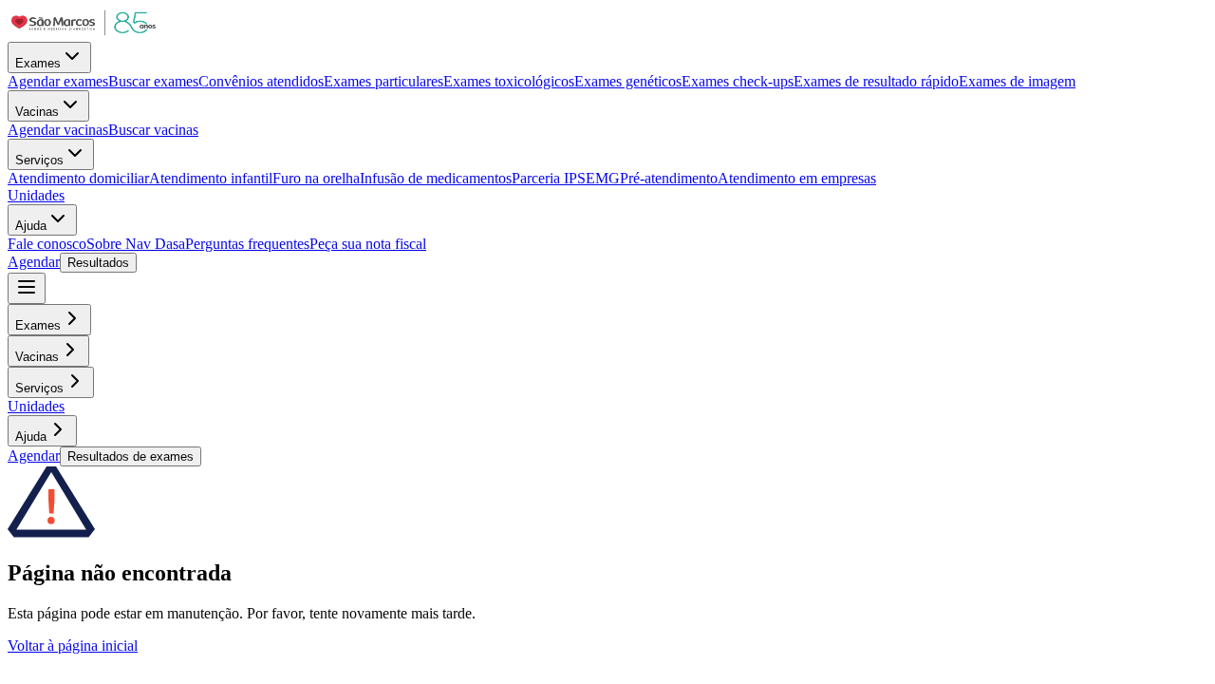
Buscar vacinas (153, 130)
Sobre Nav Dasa (135, 244)
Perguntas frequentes (247, 244)
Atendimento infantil (210, 178)
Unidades (36, 195)
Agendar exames (58, 81)
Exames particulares (383, 81)
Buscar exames (153, 81)
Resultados (98, 263)
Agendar (34, 262)
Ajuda (31, 225)
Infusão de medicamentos (436, 178)
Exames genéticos (628, 81)
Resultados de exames (130, 456)
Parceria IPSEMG (566, 178)
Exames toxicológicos (508, 81)
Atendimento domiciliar (78, 178)
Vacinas (37, 111)
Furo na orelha (316, 178)
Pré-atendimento (669, 178)
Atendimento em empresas (797, 178)
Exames (38, 63)
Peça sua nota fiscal (367, 244)
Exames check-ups (738, 81)
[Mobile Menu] (27, 288)
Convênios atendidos (261, 81)
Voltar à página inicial (73, 645)
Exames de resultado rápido (876, 81)
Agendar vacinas (58, 130)
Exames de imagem (1017, 81)
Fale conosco (47, 244)
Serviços (39, 160)
